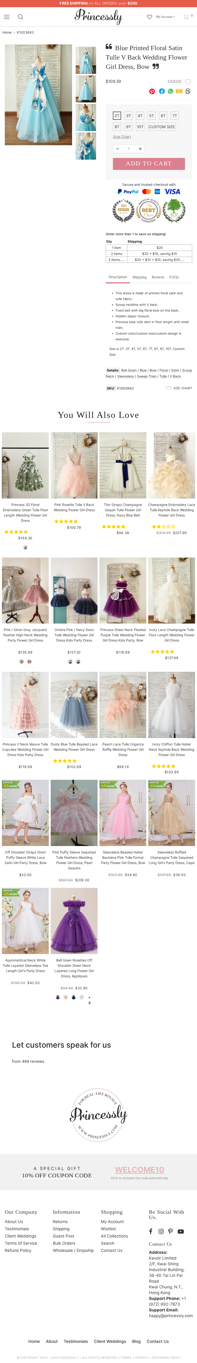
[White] (81, 997)
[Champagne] (171, 542)
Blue (143, 370)
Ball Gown (129, 370)
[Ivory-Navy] (70, 661)
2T (117, 115)
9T (128, 126)
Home (7, 32)
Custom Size (162, 126)
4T (140, 115)
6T (163, 115)
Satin (175, 370)
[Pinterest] (171, 1231)
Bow (153, 370)
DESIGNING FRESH (166, 1357)
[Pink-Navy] (78, 661)
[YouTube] (181, 1231)
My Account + (165, 16)
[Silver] (21, 661)
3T (128, 115)
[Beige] (65, 997)
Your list (174, 81)
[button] (17, 531)
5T (151, 115)
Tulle (163, 376)
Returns (158, 277)
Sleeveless (125, 376)
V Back (175, 376)
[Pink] (29, 661)
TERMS (126, 1357)
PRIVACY (141, 1357)
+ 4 (89, 997)
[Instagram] (162, 1231)
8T (117, 126)
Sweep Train (146, 376)
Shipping (139, 277)
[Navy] (73, 997)
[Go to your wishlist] (150, 14)
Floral (164, 370)
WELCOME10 (139, 1169)
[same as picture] (25, 547)
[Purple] (58, 997)
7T (174, 115)
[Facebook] (152, 1231)
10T (140, 126)
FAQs (174, 277)
